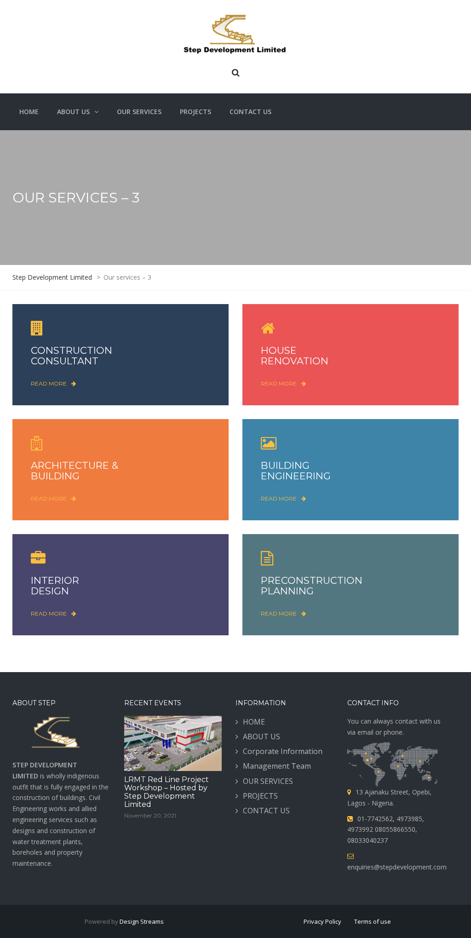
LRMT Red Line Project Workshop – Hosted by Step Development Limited (166, 792)
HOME (254, 722)
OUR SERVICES (268, 781)
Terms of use (372, 921)
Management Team (277, 766)
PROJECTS (260, 796)
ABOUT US (261, 736)
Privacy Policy (322, 921)
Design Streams (142, 921)
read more (49, 383)
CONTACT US (266, 811)
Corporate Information (282, 751)
